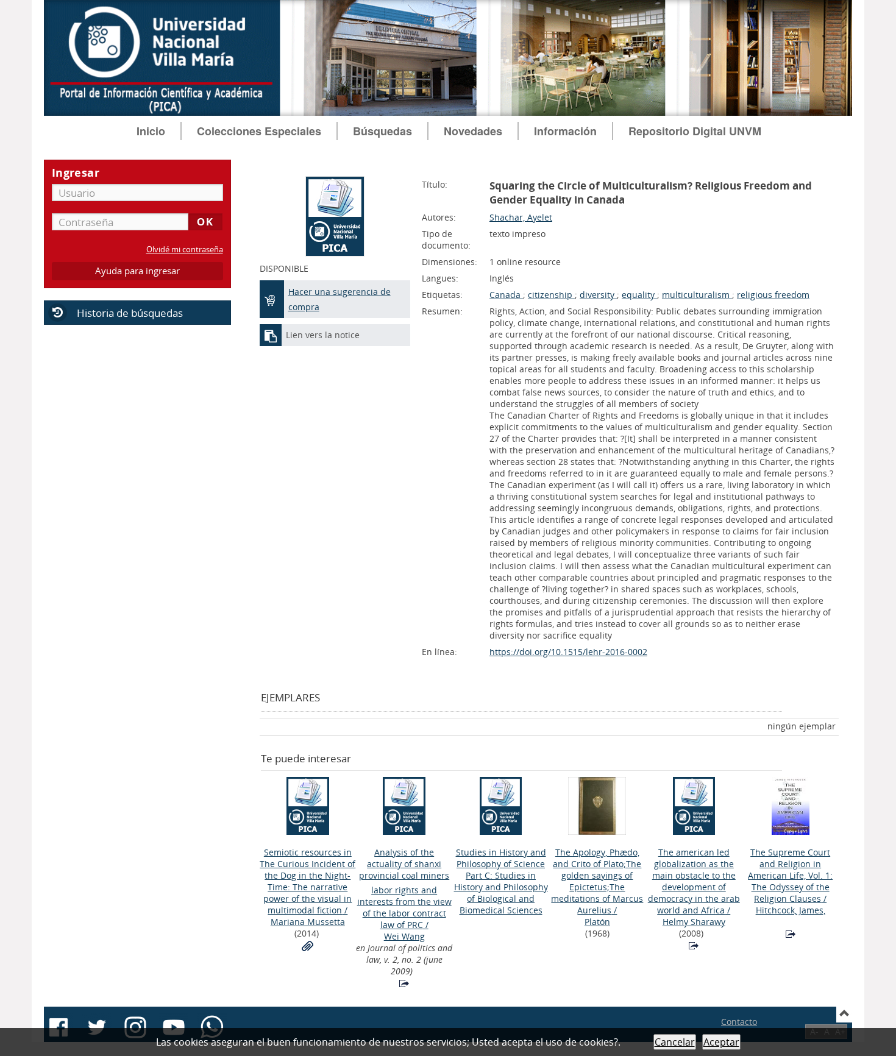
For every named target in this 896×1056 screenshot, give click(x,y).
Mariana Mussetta (308, 921)
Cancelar (675, 1042)
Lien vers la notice (323, 335)
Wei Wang (404, 936)
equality (639, 294)
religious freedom (773, 294)
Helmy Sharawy (694, 921)
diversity (598, 294)
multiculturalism (697, 294)
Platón (597, 921)
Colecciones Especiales (259, 131)
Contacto (739, 1021)
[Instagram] (135, 1027)
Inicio (151, 131)
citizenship (551, 294)
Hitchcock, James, (790, 910)
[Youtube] (173, 1027)
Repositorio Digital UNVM (694, 131)
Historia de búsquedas (130, 313)
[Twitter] (97, 1027)
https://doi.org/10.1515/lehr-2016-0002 (568, 651)
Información (565, 131)
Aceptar (721, 1042)
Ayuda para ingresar (137, 270)
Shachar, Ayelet (520, 217)
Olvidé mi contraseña (184, 249)
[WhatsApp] (212, 1027)
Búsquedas (382, 131)
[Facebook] (58, 1027)
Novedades (473, 131)
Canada (506, 294)
